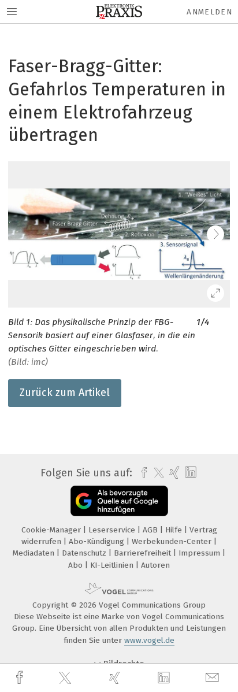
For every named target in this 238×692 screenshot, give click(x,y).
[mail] (214, 678)
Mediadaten (35, 553)
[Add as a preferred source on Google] (119, 501)
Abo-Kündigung (98, 541)
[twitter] (66, 678)
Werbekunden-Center (173, 541)
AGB (151, 530)
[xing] (116, 678)
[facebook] (20, 678)
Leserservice (112, 530)
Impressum (200, 553)
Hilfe (174, 530)
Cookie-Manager (52, 530)
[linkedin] (165, 678)
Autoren (155, 565)
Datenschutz (85, 553)
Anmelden (209, 12)
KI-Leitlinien (113, 565)
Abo (76, 565)
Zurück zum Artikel (65, 392)
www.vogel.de (149, 640)
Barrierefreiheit (143, 553)
